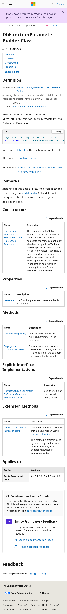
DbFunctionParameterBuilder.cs (28, 106)
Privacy (21, 605)
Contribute (8, 605)
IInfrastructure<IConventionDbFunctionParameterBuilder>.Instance (18, 394)
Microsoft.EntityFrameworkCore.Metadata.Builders (24, 25)
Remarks (9, 58)
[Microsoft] (33, 4)
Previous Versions (29, 600)
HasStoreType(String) (15, 333)
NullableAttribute (26, 158)
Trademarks (26, 609)
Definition (10, 54)
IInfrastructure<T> (40, 434)
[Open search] (53, 4)
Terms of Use (9, 609)
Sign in (61, 4)
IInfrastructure (27, 167)
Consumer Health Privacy (44, 605)
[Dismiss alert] (63, 12)
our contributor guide (39, 510)
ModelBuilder (29, 193)
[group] (33, 139)
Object (21, 150)
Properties (10, 66)
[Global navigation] (3, 4)
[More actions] (62, 25)
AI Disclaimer (9, 600)
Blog (44, 600)
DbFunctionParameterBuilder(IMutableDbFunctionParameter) (13, 237)
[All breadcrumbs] (5, 25)
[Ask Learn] (47, 25)
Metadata (9, 300)
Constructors (11, 62)
